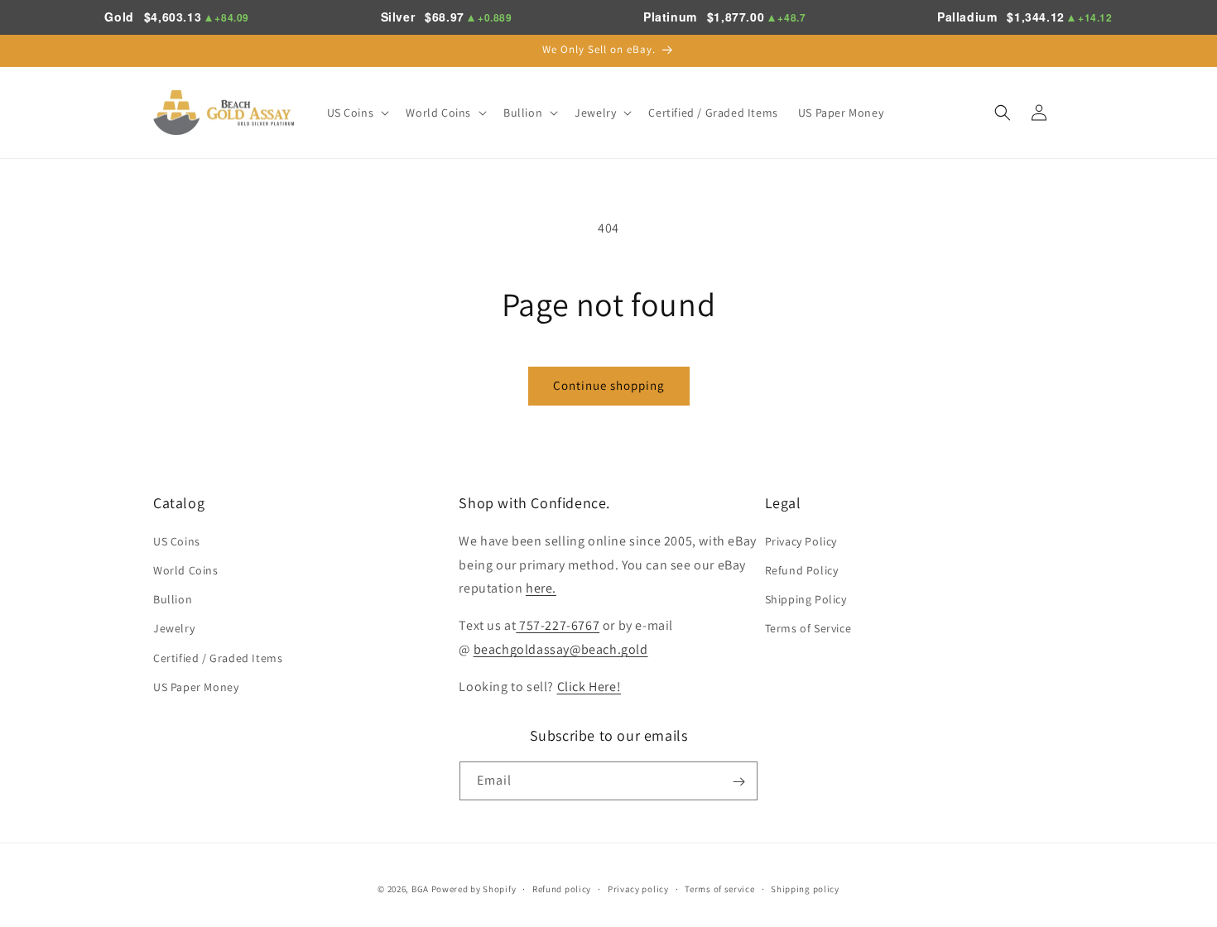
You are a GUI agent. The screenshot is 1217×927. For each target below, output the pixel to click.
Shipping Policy (806, 598)
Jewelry (174, 628)
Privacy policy (638, 888)
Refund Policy (802, 569)
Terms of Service (808, 628)
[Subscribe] (738, 781)
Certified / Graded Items (217, 657)
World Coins (186, 569)
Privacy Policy (801, 540)
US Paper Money (195, 686)
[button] (357, 112)
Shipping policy (805, 888)
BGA (420, 889)
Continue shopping (609, 385)
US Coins (176, 540)
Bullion (172, 598)
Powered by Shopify (474, 889)
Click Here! (589, 685)
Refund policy (561, 888)
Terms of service (719, 888)
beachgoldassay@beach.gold (561, 648)
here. (541, 588)
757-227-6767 (557, 624)
